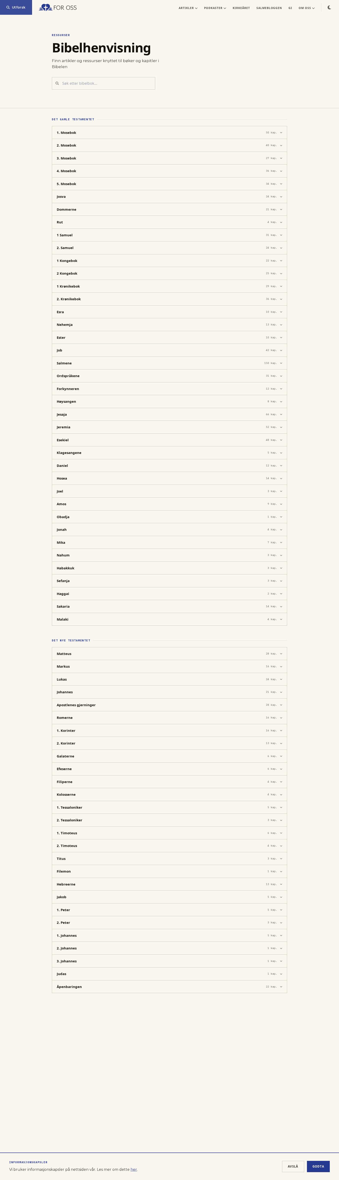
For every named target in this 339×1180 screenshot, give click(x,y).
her (134, 1169)
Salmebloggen (269, 8)
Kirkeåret (241, 8)
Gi (290, 8)
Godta (318, 1166)
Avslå (293, 1166)
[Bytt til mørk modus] (329, 7)
